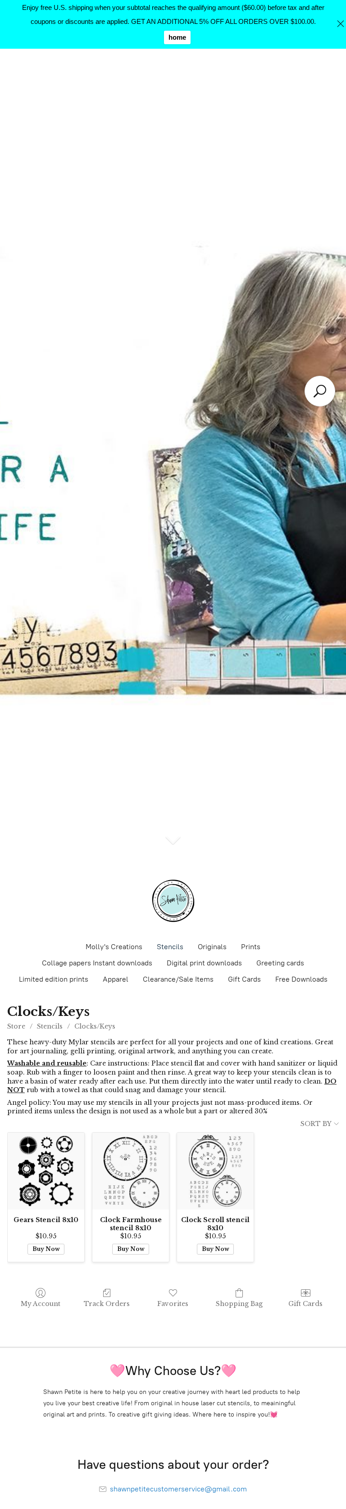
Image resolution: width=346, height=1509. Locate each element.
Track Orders (107, 1304)
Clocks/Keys (94, 1026)
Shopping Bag (239, 1304)
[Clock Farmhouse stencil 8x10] (130, 1171)
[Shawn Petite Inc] (173, 901)
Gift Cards (244, 979)
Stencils (170, 946)
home (177, 37)
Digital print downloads (204, 963)
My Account (40, 1304)
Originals (212, 946)
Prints (250, 946)
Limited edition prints (53, 979)
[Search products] (320, 391)
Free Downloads (301, 979)
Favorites (172, 1304)
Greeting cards (280, 963)
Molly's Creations (114, 946)
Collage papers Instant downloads (97, 963)
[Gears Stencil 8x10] (46, 1171)
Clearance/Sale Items (178, 979)
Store (16, 1026)
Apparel (115, 979)
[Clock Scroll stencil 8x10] (215, 1171)
